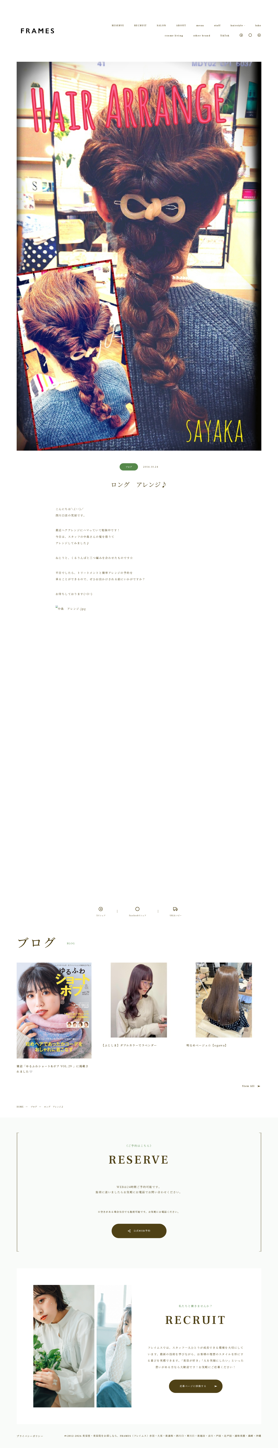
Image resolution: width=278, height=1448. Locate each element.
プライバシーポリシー (30, 1436)
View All (248, 1086)
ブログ (34, 1106)
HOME (20, 1106)
